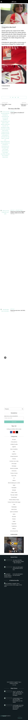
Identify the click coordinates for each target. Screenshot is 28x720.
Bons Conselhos (14, 449)
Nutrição (14, 490)
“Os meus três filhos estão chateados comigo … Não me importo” (18, 561)
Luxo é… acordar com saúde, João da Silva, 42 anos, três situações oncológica (18, 693)
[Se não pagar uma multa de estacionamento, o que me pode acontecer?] (8, 707)
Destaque (4, 25)
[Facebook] (11, 432)
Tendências (14, 526)
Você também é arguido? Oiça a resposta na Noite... (14, 682)
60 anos (14, 439)
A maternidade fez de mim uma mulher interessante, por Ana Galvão (17, 700)
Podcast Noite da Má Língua (14, 502)
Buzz (14, 451)
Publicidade (14, 507)
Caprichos (14, 454)
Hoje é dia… (14, 475)
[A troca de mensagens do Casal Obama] (8, 575)
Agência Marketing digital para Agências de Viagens (13, 715)
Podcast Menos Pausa (14, 499)
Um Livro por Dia (19, 210)
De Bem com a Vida (14, 461)
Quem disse (14, 509)
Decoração (14, 463)
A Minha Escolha (14, 444)
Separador (14, 523)
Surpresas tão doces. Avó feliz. (17, 310)
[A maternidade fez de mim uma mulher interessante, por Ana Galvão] (8, 700)
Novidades (14, 487)
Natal (14, 485)
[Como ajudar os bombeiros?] (5, 159)
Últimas (14, 528)
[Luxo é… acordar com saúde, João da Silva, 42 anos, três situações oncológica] (8, 693)
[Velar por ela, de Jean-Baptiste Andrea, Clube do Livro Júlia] (5, 258)
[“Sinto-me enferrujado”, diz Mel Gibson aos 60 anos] (8, 569)
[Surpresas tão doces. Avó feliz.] (5, 357)
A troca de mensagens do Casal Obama (18, 574)
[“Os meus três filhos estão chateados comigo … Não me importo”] (8, 562)
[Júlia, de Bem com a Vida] (14, 1)
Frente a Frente (14, 473)
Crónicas (14, 458)
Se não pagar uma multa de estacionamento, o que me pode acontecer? (18, 707)
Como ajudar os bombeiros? (17, 112)
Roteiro (14, 519)
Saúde (14, 521)
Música (14, 480)
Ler (14, 478)
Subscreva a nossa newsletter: (11, 416)
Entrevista (14, 470)
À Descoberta (14, 442)
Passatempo (14, 497)
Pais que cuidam (14, 494)
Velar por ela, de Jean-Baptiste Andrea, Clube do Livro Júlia (17, 212)
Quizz (14, 514)
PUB (14, 504)
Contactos (20, 718)
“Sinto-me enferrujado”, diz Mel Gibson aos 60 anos (18, 568)
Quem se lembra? (14, 511)
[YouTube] (14, 432)
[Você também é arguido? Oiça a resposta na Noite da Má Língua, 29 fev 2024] (14, 631)
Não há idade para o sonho (14, 482)
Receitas (14, 516)
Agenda (14, 446)
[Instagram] (17, 432)
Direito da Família (14, 468)
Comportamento (14, 456)
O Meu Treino (14, 492)
